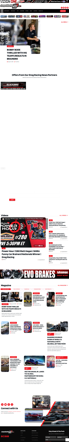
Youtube (14, 411)
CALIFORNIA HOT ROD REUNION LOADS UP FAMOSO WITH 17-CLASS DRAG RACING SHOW (39, 299)
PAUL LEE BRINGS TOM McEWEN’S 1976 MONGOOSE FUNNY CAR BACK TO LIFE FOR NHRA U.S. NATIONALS (15, 363)
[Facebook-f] (8, 404)
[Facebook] (66, 8)
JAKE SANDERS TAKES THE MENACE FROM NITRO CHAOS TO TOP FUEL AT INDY (16, 327)
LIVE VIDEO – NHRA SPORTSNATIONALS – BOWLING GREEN (39, 326)
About (31, 10)
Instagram (10, 411)
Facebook (19, 411)
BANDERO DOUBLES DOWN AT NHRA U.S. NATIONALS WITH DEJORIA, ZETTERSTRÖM (56, 340)
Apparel (26, 10)
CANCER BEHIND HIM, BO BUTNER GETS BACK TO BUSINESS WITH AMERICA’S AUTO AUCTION (61, 299)
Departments (6, 10)
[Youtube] (64, 8)
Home (2, 10)
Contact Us (41, 10)
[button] (2, 168)
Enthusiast (13, 10)
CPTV (18, 10)
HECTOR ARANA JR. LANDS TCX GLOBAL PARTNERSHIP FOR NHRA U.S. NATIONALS (34, 374)
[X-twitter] (12, 404)
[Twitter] (67, 8)
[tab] (6, 289)
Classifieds (22, 10)
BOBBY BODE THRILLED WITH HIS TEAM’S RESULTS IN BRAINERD (17, 54)
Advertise (35, 10)
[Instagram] (62, 8)
